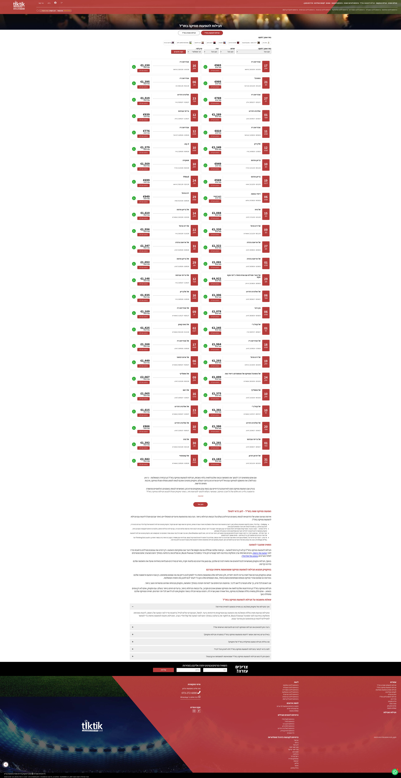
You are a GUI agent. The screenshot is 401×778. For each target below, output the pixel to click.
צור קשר (41, 3)
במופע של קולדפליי (250, 555)
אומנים (328, 3)
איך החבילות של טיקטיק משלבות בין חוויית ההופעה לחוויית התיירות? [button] (243, 606)
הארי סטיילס (263, 533)
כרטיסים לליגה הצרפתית (307, 10)
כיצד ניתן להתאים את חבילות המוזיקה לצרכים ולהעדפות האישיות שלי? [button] (241, 627)
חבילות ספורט (392, 3)
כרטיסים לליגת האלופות (389, 10)
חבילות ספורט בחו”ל (189, 33)
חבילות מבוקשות (381, 3)
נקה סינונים (178, 52)
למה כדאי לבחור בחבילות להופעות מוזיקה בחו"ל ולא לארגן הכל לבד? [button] (242, 649)
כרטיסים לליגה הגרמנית (323, 10)
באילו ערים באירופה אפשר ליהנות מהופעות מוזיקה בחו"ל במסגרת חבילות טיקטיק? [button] (237, 634)
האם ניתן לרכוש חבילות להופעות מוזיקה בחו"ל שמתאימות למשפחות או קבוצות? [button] (238, 656)
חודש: (232, 48)
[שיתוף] (5, 764)
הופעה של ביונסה (260, 552)
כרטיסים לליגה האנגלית (373, 10)
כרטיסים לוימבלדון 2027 (290, 10)
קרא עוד (200, 496)
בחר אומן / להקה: (264, 48)
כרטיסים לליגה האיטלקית (340, 10)
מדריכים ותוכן (308, 3)
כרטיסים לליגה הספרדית (357, 10)
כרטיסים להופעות (337, 3)
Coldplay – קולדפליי (260, 524)
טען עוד (200, 504)
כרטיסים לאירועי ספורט (351, 3)
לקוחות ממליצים (319, 3)
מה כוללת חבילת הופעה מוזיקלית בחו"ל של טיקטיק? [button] (249, 641)
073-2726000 (19, 8)
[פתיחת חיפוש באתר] (37, 10)
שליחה (163, 670)
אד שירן (264, 537)
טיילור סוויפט (263, 529)
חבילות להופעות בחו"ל (367, 3)
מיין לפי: (199, 48)
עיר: (216, 48)
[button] (395, 772)
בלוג (49, 3)
